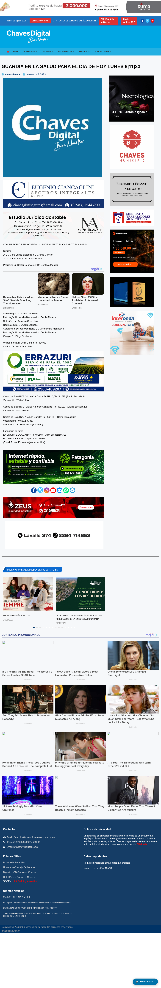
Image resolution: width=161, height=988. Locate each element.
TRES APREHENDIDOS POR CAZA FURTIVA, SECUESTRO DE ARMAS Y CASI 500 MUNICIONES (37, 914)
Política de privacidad (97, 829)
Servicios (84, 51)
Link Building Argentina (25, 881)
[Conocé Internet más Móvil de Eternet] (132, 251)
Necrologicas (65, 51)
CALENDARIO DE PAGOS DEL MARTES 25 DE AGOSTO (82, 21)
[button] (53, 20)
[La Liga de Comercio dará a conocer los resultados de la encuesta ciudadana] (80, 594)
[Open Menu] (8, 51)
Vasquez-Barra (103, 51)
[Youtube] (152, 21)
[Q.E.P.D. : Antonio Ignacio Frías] (131, 98)
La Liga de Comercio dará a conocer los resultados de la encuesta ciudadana (36, 902)
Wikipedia (142, 844)
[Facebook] (142, 21)
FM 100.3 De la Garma (107, 21)
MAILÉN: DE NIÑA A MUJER (16, 615)
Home (15, 51)
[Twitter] (147, 21)
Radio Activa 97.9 (129, 21)
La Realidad (29, 51)
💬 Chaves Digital (145, 981)
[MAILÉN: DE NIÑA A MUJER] (28, 594)
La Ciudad (46, 51)
